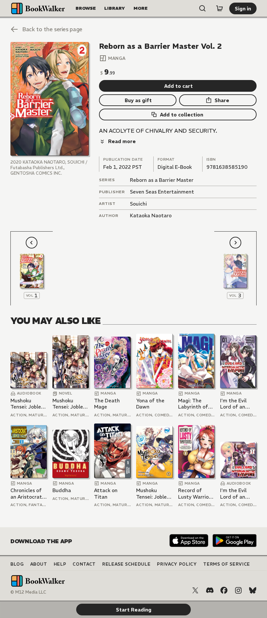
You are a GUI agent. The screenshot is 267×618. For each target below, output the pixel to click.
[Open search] (202, 8)
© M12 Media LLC (28, 592)
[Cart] (219, 8)
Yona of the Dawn (150, 403)
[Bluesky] (253, 590)
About (38, 564)
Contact (84, 564)
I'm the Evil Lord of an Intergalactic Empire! (235, 403)
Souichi (138, 204)
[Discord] (210, 590)
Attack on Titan (106, 493)
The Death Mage (107, 403)
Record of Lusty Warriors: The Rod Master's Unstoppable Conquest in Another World (196, 493)
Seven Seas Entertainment (162, 192)
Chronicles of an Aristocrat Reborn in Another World (28, 493)
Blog (17, 564)
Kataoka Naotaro (151, 215)
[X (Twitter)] (195, 590)
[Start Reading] (49, 99)
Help (60, 564)
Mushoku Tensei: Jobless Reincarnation (28, 403)
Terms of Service (226, 564)
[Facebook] (224, 590)
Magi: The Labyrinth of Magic (193, 403)
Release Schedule (126, 564)
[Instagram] (238, 590)
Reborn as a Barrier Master (161, 180)
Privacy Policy (177, 564)
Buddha (61, 490)
